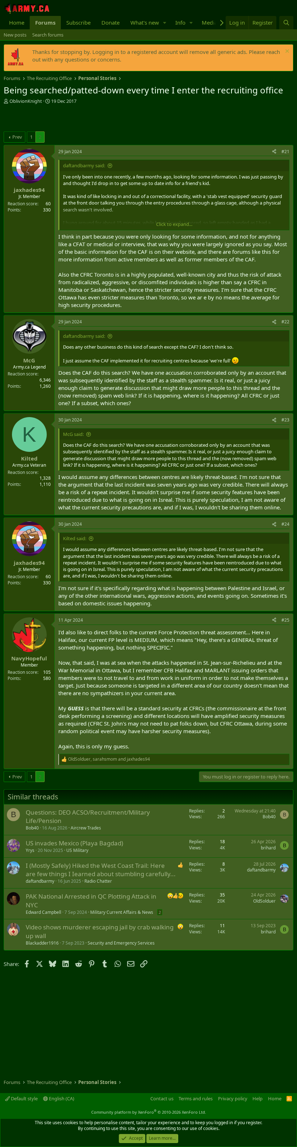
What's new (144, 22)
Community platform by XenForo (148, 1112)
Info (180, 22)
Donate (110, 22)
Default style (24, 1098)
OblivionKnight (25, 101)
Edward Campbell (43, 912)
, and (109, 759)
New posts (15, 34)
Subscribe (78, 22)
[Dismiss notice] (286, 52)
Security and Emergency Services (121, 943)
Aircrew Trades (86, 828)
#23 (285, 420)
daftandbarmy (40, 881)
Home (16, 22)
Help (257, 1098)
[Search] (286, 22)
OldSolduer (264, 901)
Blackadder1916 (42, 943)
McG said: (73, 434)
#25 (285, 620)
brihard (268, 848)
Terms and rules (196, 1098)
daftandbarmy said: (84, 165)
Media (209, 22)
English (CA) (61, 1098)
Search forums (47, 34)
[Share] (274, 152)
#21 (285, 151)
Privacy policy (232, 1098)
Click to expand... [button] (174, 224)
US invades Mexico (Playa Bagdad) (74, 843)
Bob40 (32, 828)
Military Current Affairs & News (121, 912)
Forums (45, 22)
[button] (165, 22)
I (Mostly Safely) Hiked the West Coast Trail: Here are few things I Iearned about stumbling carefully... (101, 869)
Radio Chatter (98, 881)
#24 (285, 524)
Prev (17, 137)
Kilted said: (74, 538)
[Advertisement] (88, 119)
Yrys (30, 850)
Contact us (161, 1098)
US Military (77, 850)
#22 (285, 322)
